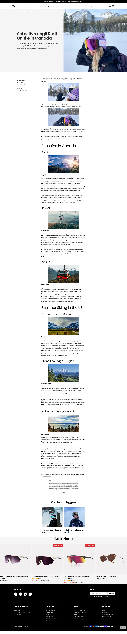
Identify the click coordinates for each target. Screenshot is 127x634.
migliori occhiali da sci (46, 138)
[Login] (110, 6)
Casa (36, 6)
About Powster (79, 6)
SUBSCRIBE (111, 593)
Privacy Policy (78, 619)
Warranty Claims (107, 614)
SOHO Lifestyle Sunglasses (106, 577)
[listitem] (20, 90)
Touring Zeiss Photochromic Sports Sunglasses (76, 577)
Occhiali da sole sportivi (45, 6)
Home (13, 11)
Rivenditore (49, 617)
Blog (16, 11)
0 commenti (22, 84)
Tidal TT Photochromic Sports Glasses (45, 577)
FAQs (103, 610)
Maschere (64, 6)
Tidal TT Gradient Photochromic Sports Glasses (14, 577)
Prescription (56, 6)
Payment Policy (79, 617)
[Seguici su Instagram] (20, 594)
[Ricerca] (107, 6)
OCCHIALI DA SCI (19, 610)
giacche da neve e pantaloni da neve (72, 138)
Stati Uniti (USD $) (18, 626)
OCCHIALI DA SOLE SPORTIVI (23, 612)
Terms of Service (79, 610)
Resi (75, 614)
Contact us (105, 612)
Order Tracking (88, 6)
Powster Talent (51, 619)
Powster (43, 139)
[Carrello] (113, 6)
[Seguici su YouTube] (25, 594)
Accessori (70, 6)
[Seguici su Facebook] (15, 594)
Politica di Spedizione (81, 612)
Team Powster (50, 612)
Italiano (26, 626)
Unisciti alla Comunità (53, 621)
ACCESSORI (17, 614)
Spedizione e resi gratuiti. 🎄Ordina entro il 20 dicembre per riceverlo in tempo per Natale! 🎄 (64, 1)
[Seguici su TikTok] (30, 594)
